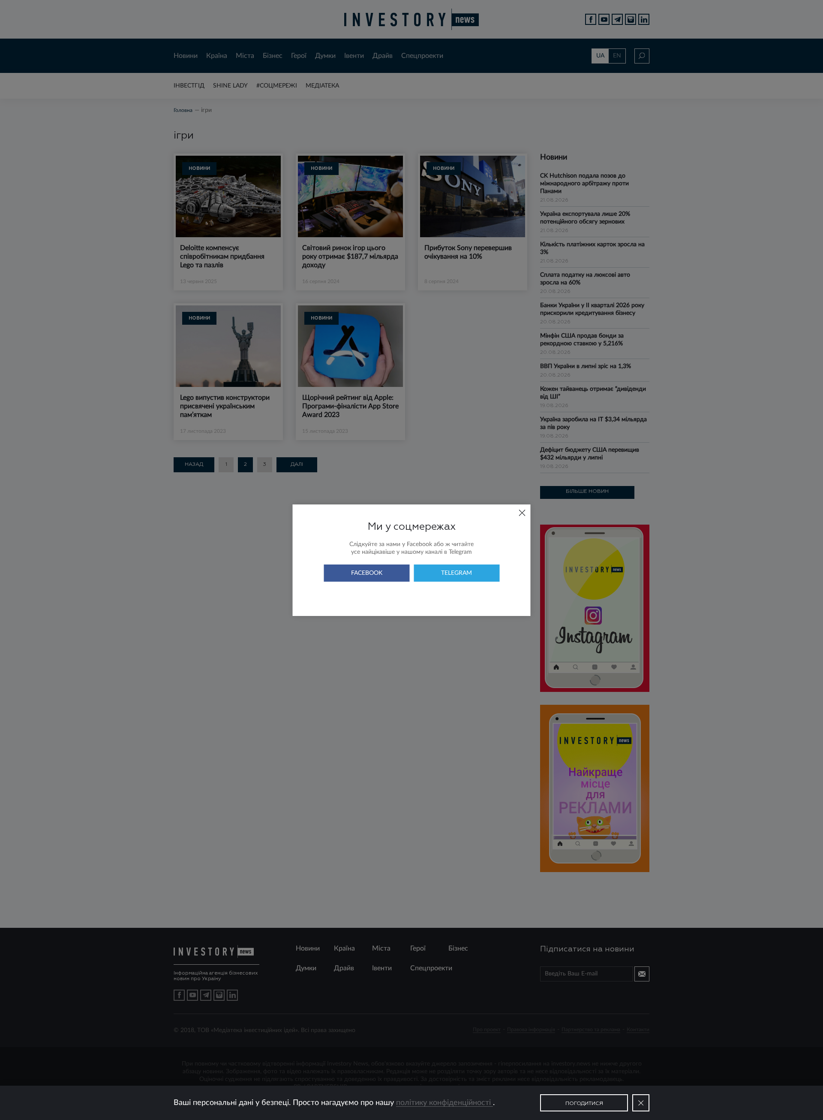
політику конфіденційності (444, 1103)
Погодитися (584, 1103)
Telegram (456, 573)
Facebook (366, 573)
